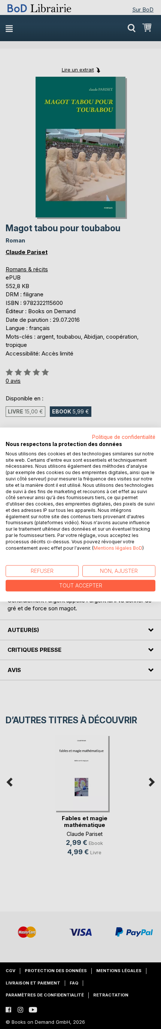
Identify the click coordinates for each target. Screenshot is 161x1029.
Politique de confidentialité (123, 437)
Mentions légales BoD (118, 547)
